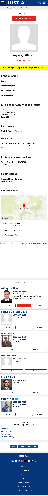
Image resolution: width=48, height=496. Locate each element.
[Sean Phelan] (6, 341)
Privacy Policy (24, 486)
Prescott (24, 8)
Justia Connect (24, 466)
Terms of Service (24, 482)
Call (24, 306)
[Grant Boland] (6, 384)
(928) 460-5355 (19, 315)
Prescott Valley (7, 431)
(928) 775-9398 (19, 402)
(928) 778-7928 (19, 380)
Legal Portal (24, 470)
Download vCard (12, 235)
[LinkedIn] (12, 461)
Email (40, 306)
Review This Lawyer (24, 61)
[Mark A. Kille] (6, 406)
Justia (3, 8)
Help (24, 478)
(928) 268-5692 (19, 291)
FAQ (13, 446)
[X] (32, 461)
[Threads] (25, 461)
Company (24, 474)
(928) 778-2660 (19, 337)
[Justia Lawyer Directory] (35, 461)
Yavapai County (7, 437)
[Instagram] (22, 461)
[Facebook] (19, 461)
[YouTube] (16, 461)
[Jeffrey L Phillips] (6, 295)
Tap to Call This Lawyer (24, 18)
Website (8, 306)
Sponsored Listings (24, 283)
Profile (39, 327)
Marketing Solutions (24, 490)
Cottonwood (6, 434)
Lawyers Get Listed (27, 446)
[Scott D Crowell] (6, 362)
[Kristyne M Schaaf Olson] (6, 319)
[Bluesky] (29, 461)
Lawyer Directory (13, 8)
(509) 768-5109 (19, 358)
